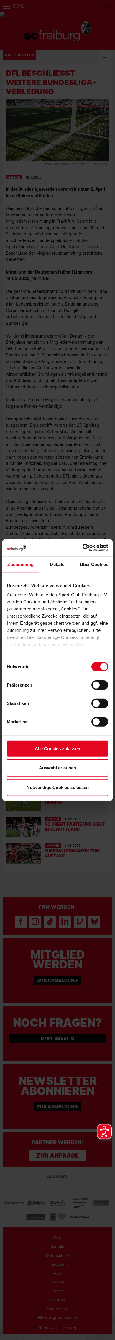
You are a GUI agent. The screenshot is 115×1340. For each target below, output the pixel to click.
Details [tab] (57, 564)
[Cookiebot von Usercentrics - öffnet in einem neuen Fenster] (82, 548)
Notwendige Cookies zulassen (58, 787)
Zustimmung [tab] (20, 564)
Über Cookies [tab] (94, 564)
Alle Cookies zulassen (57, 748)
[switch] (99, 685)
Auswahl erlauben (57, 767)
